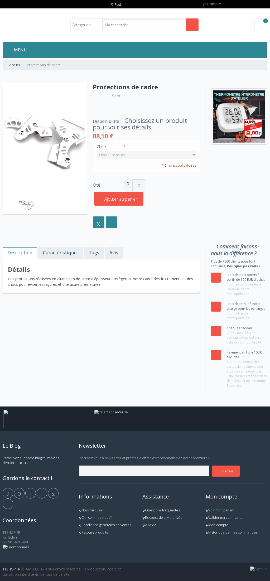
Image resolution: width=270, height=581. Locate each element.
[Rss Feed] (8, 503)
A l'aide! (151, 524)
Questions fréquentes (162, 510)
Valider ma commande (226, 517)
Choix (111, 146)
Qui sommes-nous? (96, 517)
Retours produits (94, 532)
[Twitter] (19, 492)
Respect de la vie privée (163, 517)
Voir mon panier (221, 510)
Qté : (97, 185)
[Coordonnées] (16, 547)
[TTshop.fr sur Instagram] (42, 492)
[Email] (53, 492)
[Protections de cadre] (26, 196)
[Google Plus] (31, 492)
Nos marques (91, 510)
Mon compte (218, 524)
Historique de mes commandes (232, 532)
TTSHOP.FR (11, 569)
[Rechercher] (192, 24)
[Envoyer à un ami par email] (98, 222)
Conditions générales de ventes (106, 524)
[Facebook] (8, 492)
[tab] (20, 253)
